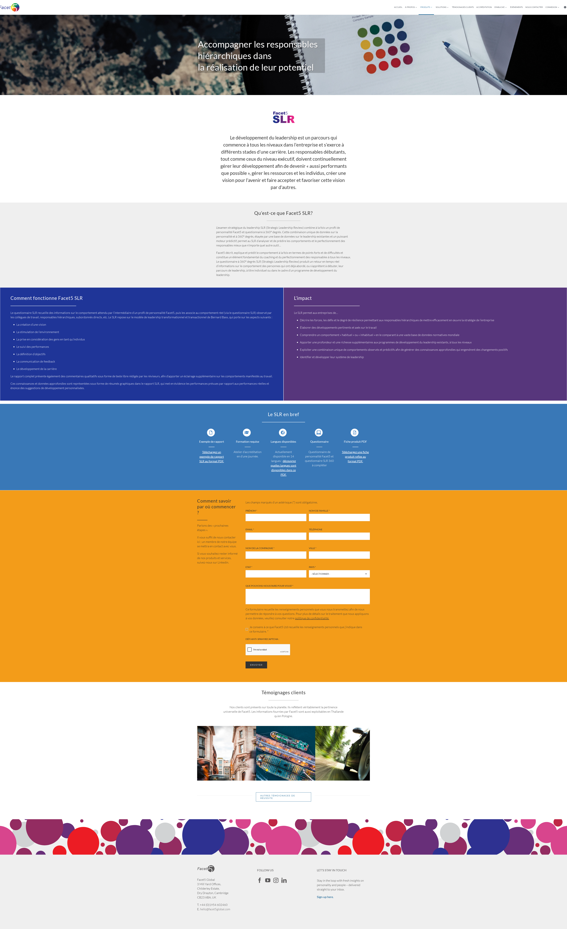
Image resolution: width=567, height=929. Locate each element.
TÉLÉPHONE (315, 529)
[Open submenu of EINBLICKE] (506, 7)
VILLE (312, 548)
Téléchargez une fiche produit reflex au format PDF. (355, 456)
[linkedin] (284, 880)
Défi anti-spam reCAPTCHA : (262, 639)
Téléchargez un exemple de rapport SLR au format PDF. (211, 456)
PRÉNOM (251, 510)
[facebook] (259, 880)
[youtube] (267, 880)
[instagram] (275, 880)
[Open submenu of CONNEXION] (559, 7)
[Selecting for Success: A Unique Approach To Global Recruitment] (298, 728)
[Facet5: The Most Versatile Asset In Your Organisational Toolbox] (357, 728)
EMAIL (250, 529)
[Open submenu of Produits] (432, 7)
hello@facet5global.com (215, 909)
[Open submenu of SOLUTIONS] (448, 7)
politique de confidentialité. (312, 618)
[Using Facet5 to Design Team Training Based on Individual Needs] (239, 728)
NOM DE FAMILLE (319, 510)
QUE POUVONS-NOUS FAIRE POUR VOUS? (269, 585)
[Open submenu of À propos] (417, 7)
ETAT (249, 567)
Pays (312, 567)
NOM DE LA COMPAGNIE (260, 548)
